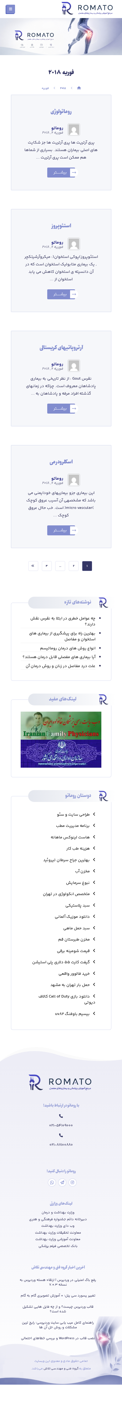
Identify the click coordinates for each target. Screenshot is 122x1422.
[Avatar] (74, 129)
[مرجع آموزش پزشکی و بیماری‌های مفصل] (88, 9)
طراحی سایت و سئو (73, 815)
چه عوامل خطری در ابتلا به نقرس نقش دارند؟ (62, 622)
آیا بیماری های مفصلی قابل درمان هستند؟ (59, 657)
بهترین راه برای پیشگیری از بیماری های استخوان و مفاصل (62, 637)
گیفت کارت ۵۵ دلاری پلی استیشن (61, 962)
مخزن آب (82, 871)
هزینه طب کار (78, 849)
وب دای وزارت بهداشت (57, 1226)
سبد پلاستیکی (77, 906)
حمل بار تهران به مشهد (70, 985)
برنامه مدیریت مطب (73, 826)
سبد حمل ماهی (76, 928)
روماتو (57, 128)
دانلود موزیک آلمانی (72, 917)
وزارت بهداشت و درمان (58, 1212)
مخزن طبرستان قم (74, 939)
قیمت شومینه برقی (73, 951)
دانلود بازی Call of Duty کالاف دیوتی (66, 999)
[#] (73, 1182)
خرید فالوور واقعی (74, 974)
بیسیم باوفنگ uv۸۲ (72, 1014)
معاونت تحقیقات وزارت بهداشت (58, 1232)
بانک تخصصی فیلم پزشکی (58, 1246)
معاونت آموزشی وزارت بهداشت (57, 1239)
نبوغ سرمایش (78, 883)
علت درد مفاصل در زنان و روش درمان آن (60, 666)
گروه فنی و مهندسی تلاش (61, 1368)
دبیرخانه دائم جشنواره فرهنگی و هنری (58, 1219)
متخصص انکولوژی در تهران (66, 894)
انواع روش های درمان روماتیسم (67, 649)
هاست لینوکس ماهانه (70, 837)
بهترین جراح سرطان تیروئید (66, 860)
